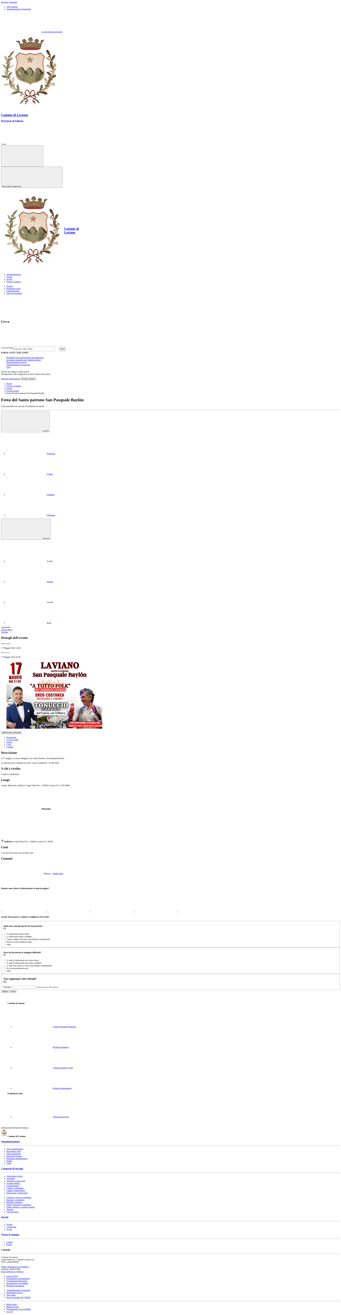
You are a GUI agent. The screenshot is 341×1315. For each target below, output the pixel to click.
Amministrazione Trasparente (18, 9)
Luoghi (9, 1242)
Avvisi (9, 1229)
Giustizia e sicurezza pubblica (18, 1197)
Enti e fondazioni (13, 1154)
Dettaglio (7, 987)
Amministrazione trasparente (18, 365)
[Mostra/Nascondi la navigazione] (22, 156)
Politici (9, 1161)
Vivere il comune (13, 386)
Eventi (9, 388)
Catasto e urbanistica (15, 1188)
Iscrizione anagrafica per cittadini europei (23, 360)
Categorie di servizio (12, 1168)
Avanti (13, 992)
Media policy (11, 1304)
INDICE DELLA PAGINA (11, 733)
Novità (4, 1217)
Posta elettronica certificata (12, 1271)
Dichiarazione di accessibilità (18, 1309)
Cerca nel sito (7, 348)
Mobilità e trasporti (14, 1202)
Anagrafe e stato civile (15, 1181)
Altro (8, 944)
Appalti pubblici (13, 1183)
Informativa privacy (14, 1293)
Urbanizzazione (13, 291)
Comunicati (11, 1227)
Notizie (9, 1224)
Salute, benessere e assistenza (18, 1205)
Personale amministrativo (16, 1158)
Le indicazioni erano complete (19, 936)
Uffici (8, 1163)
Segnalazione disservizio (16, 1281)
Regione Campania (9, 2)
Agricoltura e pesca (14, 1176)
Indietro (5, 992)
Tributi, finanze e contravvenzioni (20, 1207)
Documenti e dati (13, 1151)
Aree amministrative (14, 1149)
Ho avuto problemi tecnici (17, 968)
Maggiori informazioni (10, 379)
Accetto (28, 379)
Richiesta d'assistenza (15, 1286)
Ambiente (10, 1178)
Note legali (11, 1295)
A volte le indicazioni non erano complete (23, 963)
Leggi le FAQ (12, 1276)
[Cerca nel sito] (26, 144)
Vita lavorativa (12, 1212)
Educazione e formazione (17, 1193)
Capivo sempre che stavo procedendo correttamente (28, 939)
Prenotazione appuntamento (18, 1278)
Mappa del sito (12, 1307)
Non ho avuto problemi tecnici (19, 942)
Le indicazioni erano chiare (18, 934)
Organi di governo (14, 1156)
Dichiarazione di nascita (16, 362)
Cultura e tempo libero (15, 1190)
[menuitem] (30, 453)
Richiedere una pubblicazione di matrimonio (25, 357)
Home (9, 383)
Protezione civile (13, 288)
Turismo (9, 1209)
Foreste (9, 286)
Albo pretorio (12, 7)
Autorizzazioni (12, 1186)
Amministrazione (10, 1141)
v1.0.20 (9, 1311)
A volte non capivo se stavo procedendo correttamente (29, 966)
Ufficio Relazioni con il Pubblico (15, 1267)
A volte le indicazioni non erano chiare (22, 960)
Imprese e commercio (15, 1200)
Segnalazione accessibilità (17, 1283)
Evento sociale (12, 391)
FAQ (8, 367)
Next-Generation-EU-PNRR (18, 1297)
